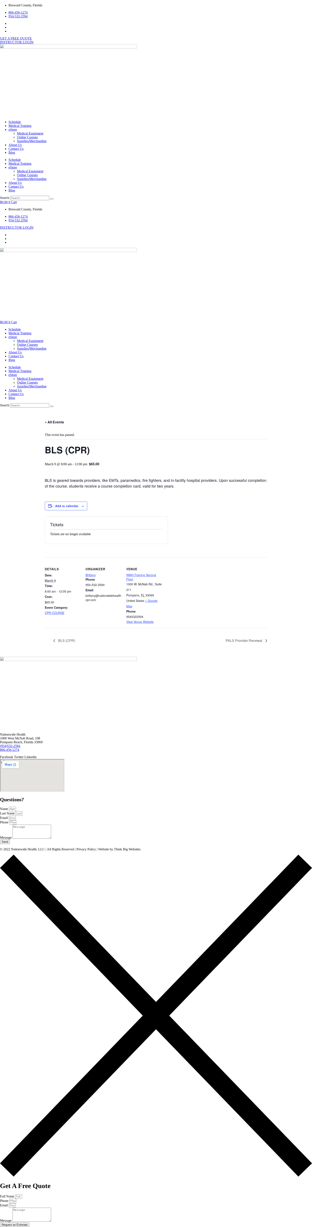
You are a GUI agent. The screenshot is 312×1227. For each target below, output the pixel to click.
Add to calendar (66, 506)
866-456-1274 (9, 750)
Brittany (91, 575)
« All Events (54, 422)
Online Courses (27, 137)
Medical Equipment (30, 133)
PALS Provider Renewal (244, 640)
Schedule (14, 122)
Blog (11, 152)
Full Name (7, 1196)
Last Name (7, 813)
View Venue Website (140, 622)
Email (4, 818)
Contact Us (16, 148)
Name (4, 809)
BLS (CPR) (66, 640)
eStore (12, 129)
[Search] (51, 199)
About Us (15, 145)
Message (6, 837)
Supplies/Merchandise (31, 141)
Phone (4, 822)
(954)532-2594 (10, 746)
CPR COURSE (54, 613)
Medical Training (19, 126)
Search (4, 198)
